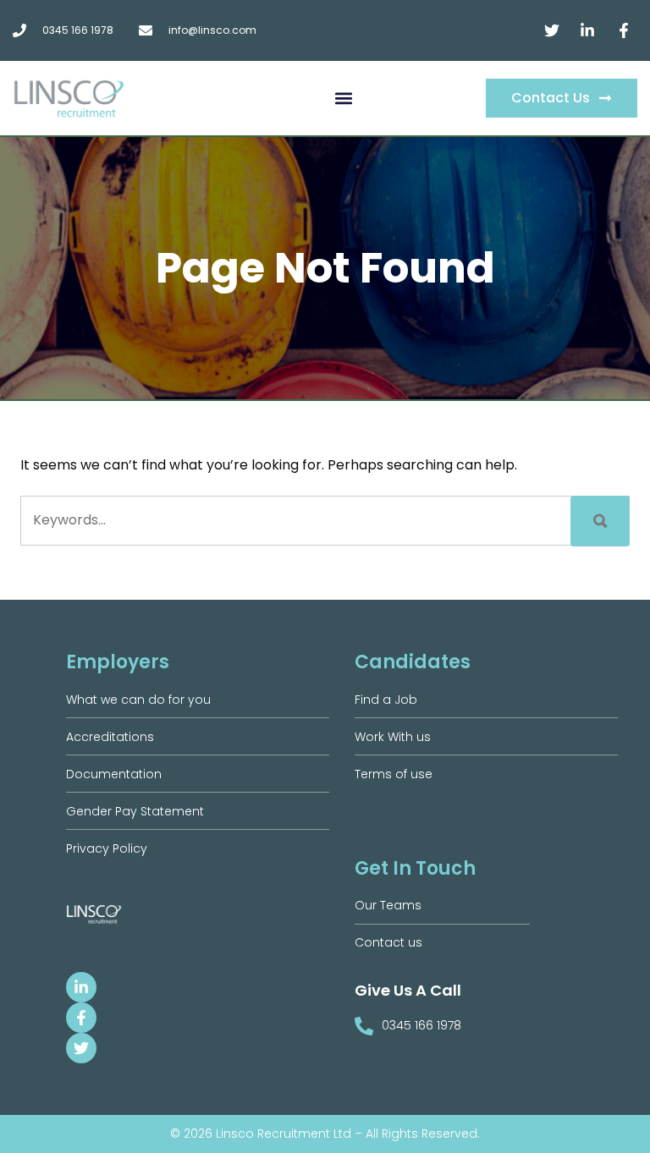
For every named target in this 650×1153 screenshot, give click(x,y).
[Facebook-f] (81, 1017)
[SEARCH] (600, 521)
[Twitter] (81, 1048)
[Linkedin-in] (81, 987)
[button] (344, 99)
